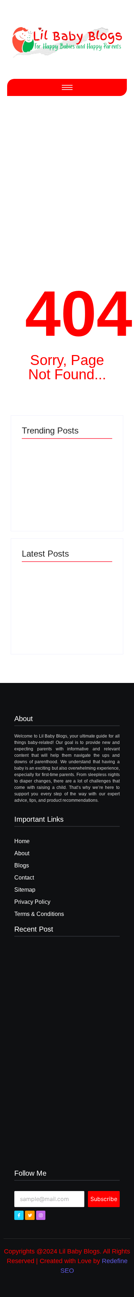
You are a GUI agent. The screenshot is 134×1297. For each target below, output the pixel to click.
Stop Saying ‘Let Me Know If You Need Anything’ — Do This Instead (43, 618)
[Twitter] (29, 1215)
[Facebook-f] (19, 1215)
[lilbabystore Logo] (67, 40)
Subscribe (103, 1198)
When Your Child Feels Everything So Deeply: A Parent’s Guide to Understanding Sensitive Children (42, 485)
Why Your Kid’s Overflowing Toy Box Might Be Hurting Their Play (89, 618)
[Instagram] (40, 1215)
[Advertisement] (67, 181)
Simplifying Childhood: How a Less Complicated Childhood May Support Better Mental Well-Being (89, 487)
